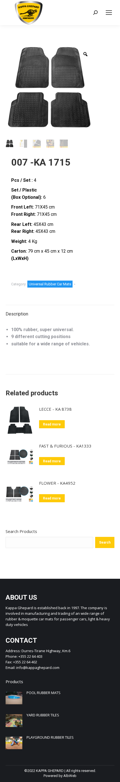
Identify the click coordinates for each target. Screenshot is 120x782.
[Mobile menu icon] (108, 12)
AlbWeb (69, 776)
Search (105, 542)
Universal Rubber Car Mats (50, 284)
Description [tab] (17, 314)
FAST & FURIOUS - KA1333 (65, 446)
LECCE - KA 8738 (55, 409)
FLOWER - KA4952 (57, 483)
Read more (52, 424)
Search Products (21, 531)
